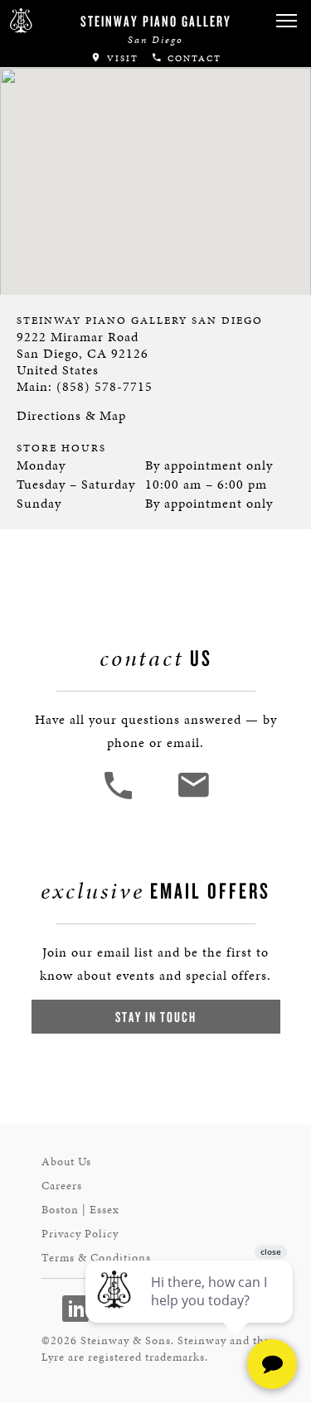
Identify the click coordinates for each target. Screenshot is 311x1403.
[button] (286, 21)
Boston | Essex (80, 1209)
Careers (61, 1185)
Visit (120, 58)
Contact (192, 58)
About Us (66, 1161)
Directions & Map (71, 415)
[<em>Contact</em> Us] (193, 797)
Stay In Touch (156, 1016)
